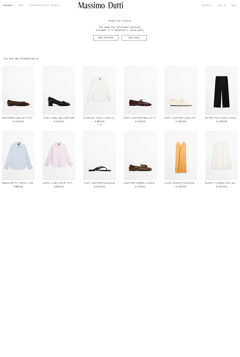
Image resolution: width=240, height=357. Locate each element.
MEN (21, 5)
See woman (106, 38)
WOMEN (8, 5)
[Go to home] (101, 5)
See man (134, 38)
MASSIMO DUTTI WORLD (45, 5)
